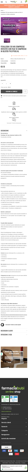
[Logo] (13, 2)
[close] (26, 6)
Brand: (2, 58)
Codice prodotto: (4, 61)
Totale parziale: (4, 87)
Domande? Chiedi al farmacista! (14, 123)
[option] (14, 26)
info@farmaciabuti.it (7, 407)
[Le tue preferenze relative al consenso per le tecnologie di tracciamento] (1, 353)
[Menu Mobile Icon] (2, 2)
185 (4, 95)
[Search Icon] (6, 2)
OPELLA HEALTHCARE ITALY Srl (17, 58)
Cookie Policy (18, 462)
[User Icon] (21, 2)
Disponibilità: (4, 63)
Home (2, 10)
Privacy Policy (11, 462)
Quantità (3, 80)
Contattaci (23, 462)
